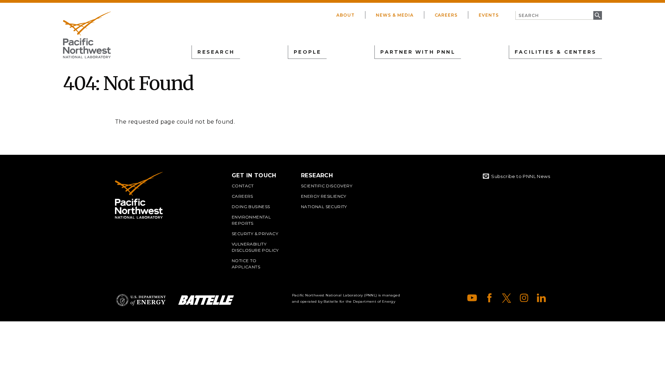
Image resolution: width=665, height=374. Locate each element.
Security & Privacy (255, 233)
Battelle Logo (206, 300)
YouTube (472, 298)
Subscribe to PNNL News (520, 176)
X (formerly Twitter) (507, 298)
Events (489, 15)
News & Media (395, 15)
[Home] (87, 35)
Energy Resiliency (323, 196)
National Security (324, 206)
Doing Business (251, 206)
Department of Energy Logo (141, 300)
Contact (243, 185)
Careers (446, 15)
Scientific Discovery (326, 185)
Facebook (489, 298)
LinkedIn (541, 298)
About (345, 15)
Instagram (524, 298)
